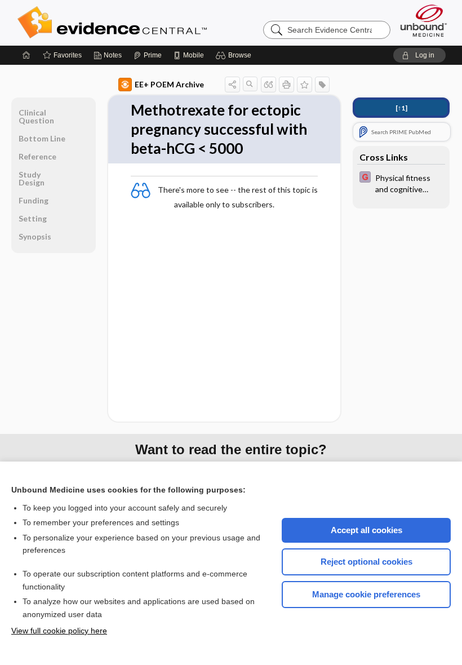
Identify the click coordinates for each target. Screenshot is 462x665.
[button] (235, 55)
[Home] (26, 55)
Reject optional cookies (366, 561)
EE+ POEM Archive (169, 84)
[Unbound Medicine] (423, 20)
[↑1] (401, 108)
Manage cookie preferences (366, 594)
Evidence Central (157, 22)
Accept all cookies (366, 530)
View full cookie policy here (59, 630)
